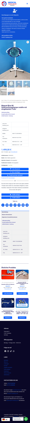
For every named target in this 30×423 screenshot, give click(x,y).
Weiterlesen (8, 317)
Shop (5, 100)
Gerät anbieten (7, 369)
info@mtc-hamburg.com (12, 393)
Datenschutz (6, 374)
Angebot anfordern (8, 367)
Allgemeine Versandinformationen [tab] (9, 217)
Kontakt (5, 365)
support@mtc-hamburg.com (12, 400)
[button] (28, 42)
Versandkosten (14, 152)
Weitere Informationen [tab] (7, 214)
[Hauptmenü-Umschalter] (27, 3)
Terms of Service (7, 372)
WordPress (16, 416)
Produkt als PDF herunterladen (8, 178)
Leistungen (6, 363)
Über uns (6, 362)
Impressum (6, 371)
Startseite (6, 360)
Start (2, 100)
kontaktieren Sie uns (17, 389)
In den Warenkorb (16, 169)
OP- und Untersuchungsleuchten (14, 100)
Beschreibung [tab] (5, 212)
